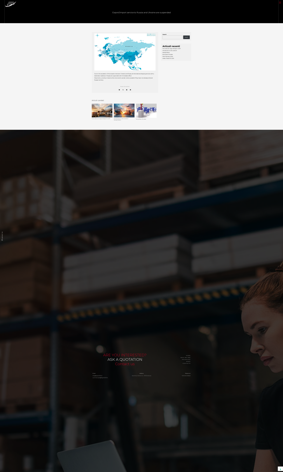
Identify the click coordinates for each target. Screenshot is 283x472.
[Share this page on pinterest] (126, 89)
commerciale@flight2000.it (100, 377)
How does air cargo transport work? (172, 48)
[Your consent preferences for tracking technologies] (280, 469)
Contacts (187, 363)
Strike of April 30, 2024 (168, 58)
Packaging (186, 359)
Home (188, 355)
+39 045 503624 (186, 375)
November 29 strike (168, 54)
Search (164, 34)
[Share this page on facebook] (119, 89)
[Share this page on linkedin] (130, 89)
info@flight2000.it (97, 375)
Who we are (186, 357)
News (188, 361)
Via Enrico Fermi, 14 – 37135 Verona (141, 375)
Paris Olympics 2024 (168, 56)
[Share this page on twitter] (123, 89)
